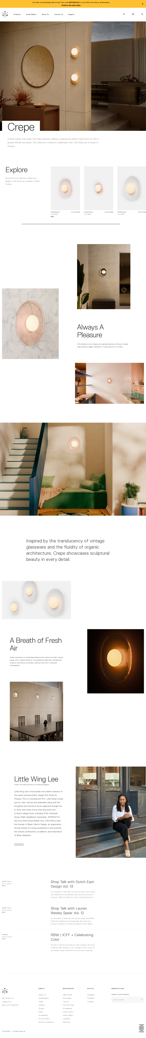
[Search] (142, 14)
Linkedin (90, 1002)
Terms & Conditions (46, 1022)
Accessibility (43, 1015)
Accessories (67, 1009)
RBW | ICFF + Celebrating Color (72, 937)
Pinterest (90, 998)
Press (41, 1012)
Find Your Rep (68, 1005)
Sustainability (44, 998)
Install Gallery (31, 14)
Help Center (67, 995)
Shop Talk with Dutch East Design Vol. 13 (72, 884)
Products (17, 14)
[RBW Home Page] (5, 14)
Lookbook (66, 1019)
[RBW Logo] (18, 991)
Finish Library (68, 1012)
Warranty (66, 1022)
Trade (41, 1002)
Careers (41, 1005)
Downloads (67, 998)
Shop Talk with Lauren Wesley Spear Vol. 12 (69, 911)
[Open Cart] (133, 14)
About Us (45, 14)
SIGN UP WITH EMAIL (120, 994)
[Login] (124, 14)
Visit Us (66, 1002)
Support (71, 14)
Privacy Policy (44, 1019)
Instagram (91, 995)
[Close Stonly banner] (142, 4)
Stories (41, 1009)
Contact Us (58, 14)
